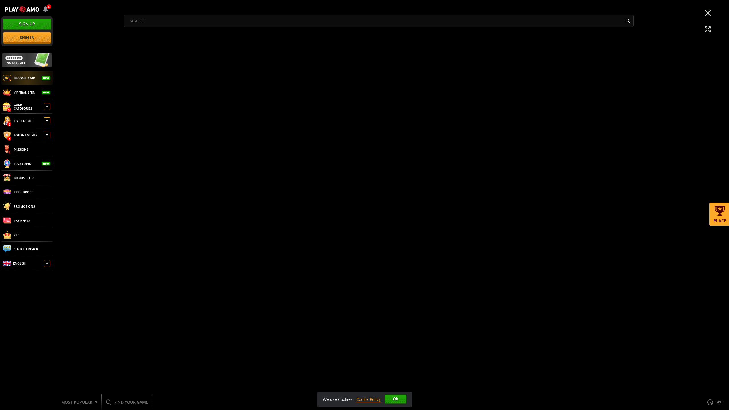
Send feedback (26, 249)
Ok (395, 398)
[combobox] (45, 9)
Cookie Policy (368, 399)
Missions (21, 149)
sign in (27, 37)
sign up (27, 23)
